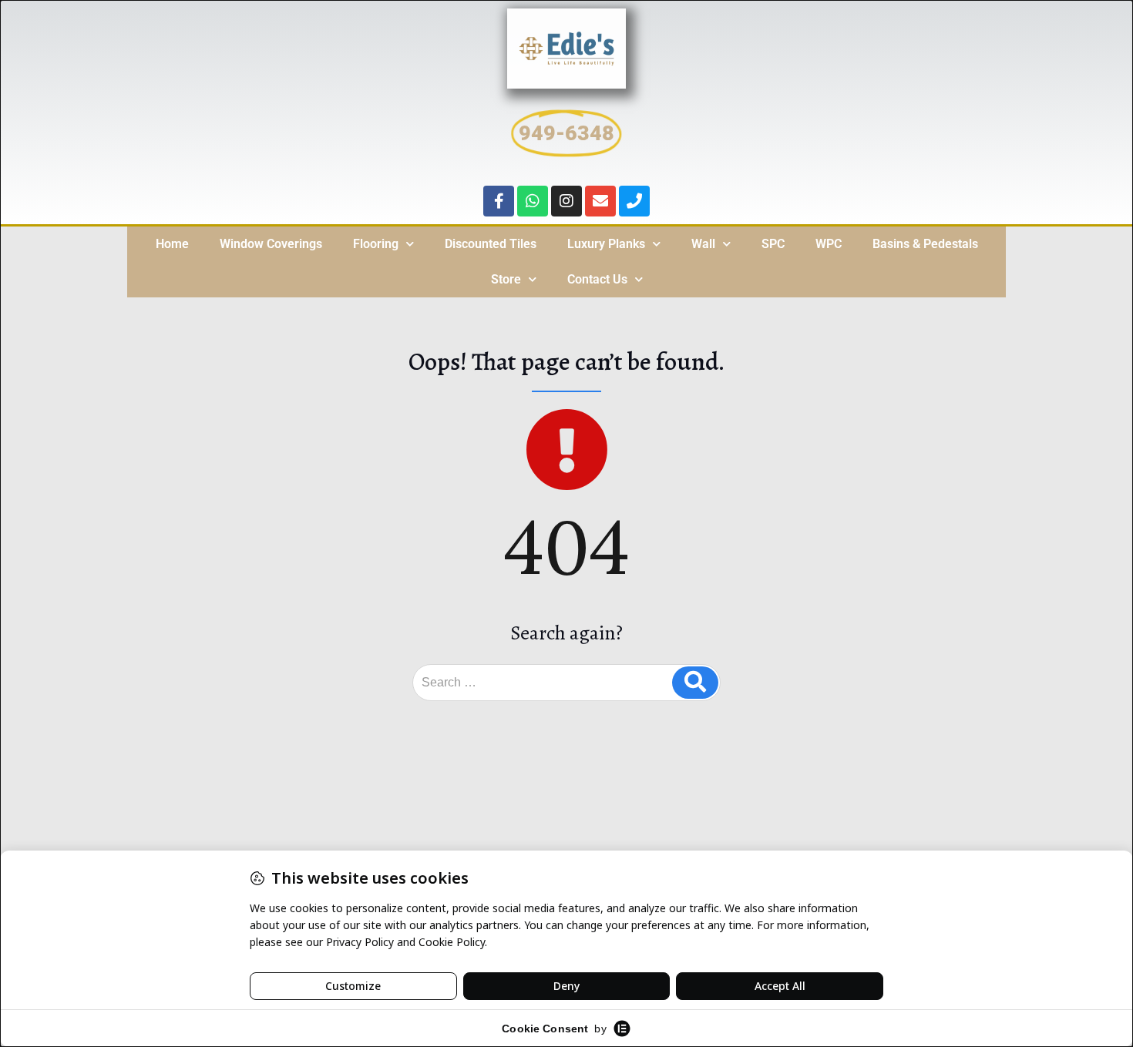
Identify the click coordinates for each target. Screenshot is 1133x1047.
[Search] (695, 682)
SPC (773, 244)
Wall (703, 244)
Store (506, 279)
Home (172, 244)
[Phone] (634, 201)
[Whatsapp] (532, 201)
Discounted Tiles (490, 244)
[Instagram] (566, 201)
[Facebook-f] (498, 201)
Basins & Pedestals (925, 244)
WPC (828, 244)
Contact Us (597, 279)
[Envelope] (600, 201)
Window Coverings (271, 244)
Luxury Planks (606, 244)
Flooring (375, 244)
